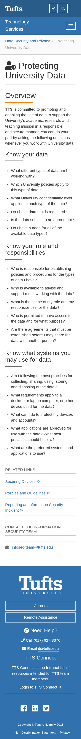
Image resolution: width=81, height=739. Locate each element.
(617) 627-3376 (47, 640)
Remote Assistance (40, 617)
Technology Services (17, 25)
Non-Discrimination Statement (35, 732)
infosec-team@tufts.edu (32, 547)
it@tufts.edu (48, 648)
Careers (41, 606)
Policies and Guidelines (25, 493)
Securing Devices (20, 481)
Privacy (65, 732)
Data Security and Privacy (27, 41)
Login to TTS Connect (38, 687)
